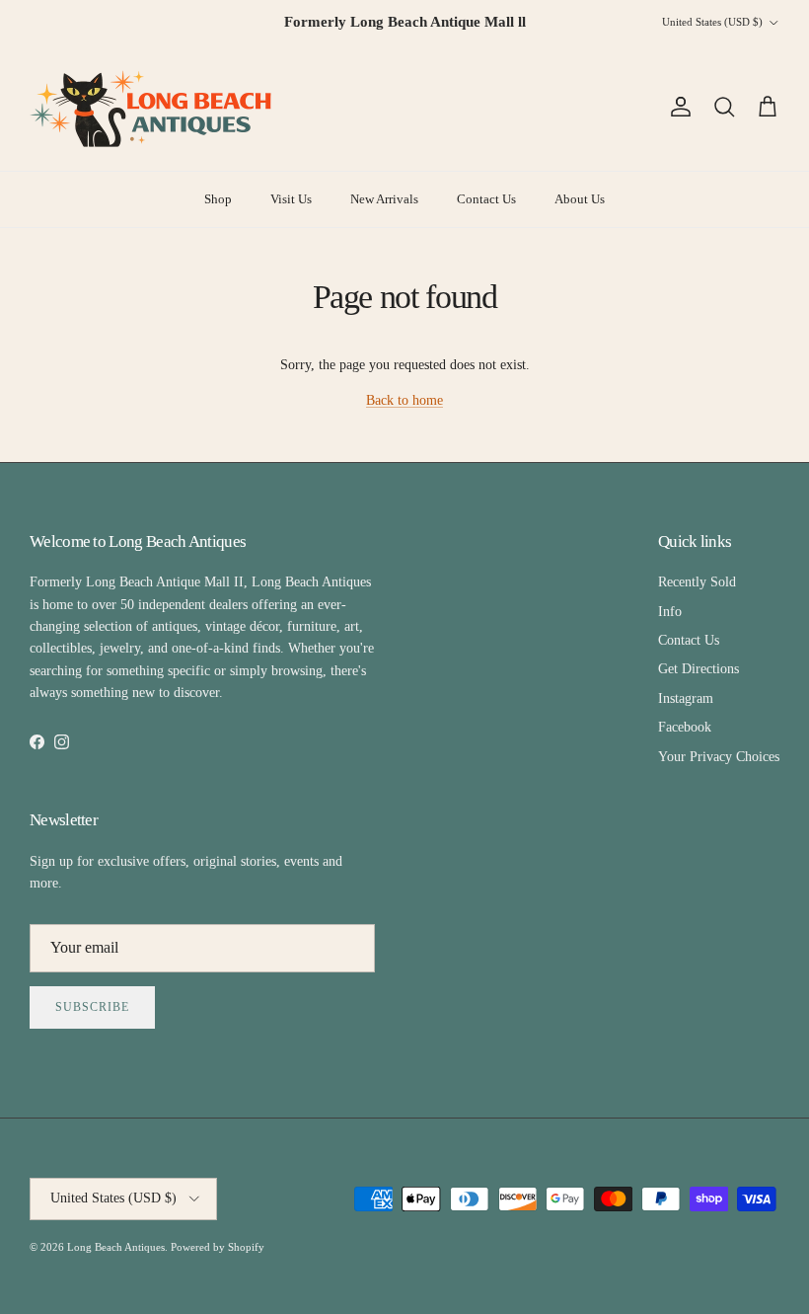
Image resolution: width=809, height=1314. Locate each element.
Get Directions (698, 668)
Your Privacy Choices (718, 756)
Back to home (404, 400)
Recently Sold (697, 582)
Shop (218, 199)
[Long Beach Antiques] (153, 107)
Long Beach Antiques (116, 1247)
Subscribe (92, 1007)
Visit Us (291, 199)
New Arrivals (384, 199)
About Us (579, 199)
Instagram (685, 698)
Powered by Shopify (217, 1247)
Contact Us (486, 199)
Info (670, 611)
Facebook (684, 727)
